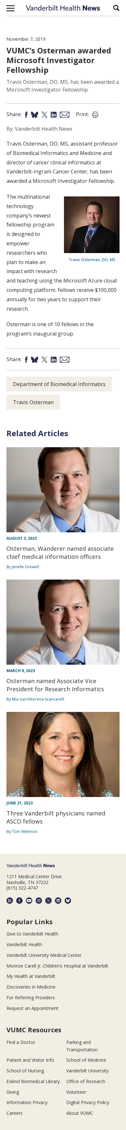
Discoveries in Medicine (31, 987)
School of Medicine (86, 1060)
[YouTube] (29, 900)
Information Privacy (26, 1102)
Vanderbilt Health (24, 944)
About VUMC (79, 1113)
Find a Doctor (20, 1042)
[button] (10, 8)
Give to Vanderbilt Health (32, 934)
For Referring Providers (30, 997)
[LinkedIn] (58, 900)
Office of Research (85, 1081)
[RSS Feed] (9, 900)
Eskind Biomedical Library (33, 1081)
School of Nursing (25, 1071)
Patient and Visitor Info (30, 1060)
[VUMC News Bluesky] (68, 900)
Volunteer (76, 1092)
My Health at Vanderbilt (30, 976)
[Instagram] (39, 900)
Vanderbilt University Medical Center (43, 955)
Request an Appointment (32, 1008)
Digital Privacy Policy (87, 1102)
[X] (48, 900)
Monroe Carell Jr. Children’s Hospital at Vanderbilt (57, 966)
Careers (14, 1113)
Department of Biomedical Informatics (59, 384)
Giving (12, 1092)
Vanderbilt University (87, 1071)
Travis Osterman (33, 402)
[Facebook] (19, 900)
